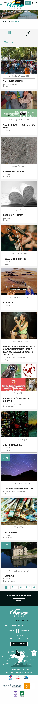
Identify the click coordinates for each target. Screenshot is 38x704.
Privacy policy (19, 672)
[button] (32, 3)
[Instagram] (23, 621)
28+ (21, 587)
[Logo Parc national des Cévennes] (29, 686)
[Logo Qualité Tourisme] (18, 677)
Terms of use (28, 672)
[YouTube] (27, 621)
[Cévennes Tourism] (15, 5)
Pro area (26, 669)
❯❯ (34, 587)
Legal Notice (9, 672)
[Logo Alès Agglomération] (26, 677)
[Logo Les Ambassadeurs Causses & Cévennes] (15, 694)
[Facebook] (21, 621)
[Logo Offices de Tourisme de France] (10, 677)
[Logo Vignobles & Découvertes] (22, 694)
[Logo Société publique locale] (12, 686)
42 (26, 587)
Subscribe (19, 600)
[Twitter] (25, 621)
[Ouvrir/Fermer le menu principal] (1, 5)
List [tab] (9, 35)
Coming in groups (15, 669)
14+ (16, 587)
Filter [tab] (28, 35)
